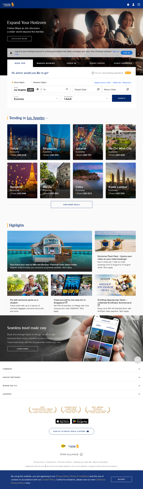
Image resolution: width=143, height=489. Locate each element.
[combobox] (24, 89)
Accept (121, 479)
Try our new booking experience (109, 72)
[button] (130, 5)
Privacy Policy (62, 476)
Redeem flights (39, 82)
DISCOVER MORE (19, 38)
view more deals (71, 205)
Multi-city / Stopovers (122, 82)
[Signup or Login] (136, 4)
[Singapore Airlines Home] (8, 7)
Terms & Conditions (79, 476)
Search (121, 98)
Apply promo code (102, 82)
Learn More (22, 349)
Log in (126, 53)
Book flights (19, 82)
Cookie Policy (48, 479)
